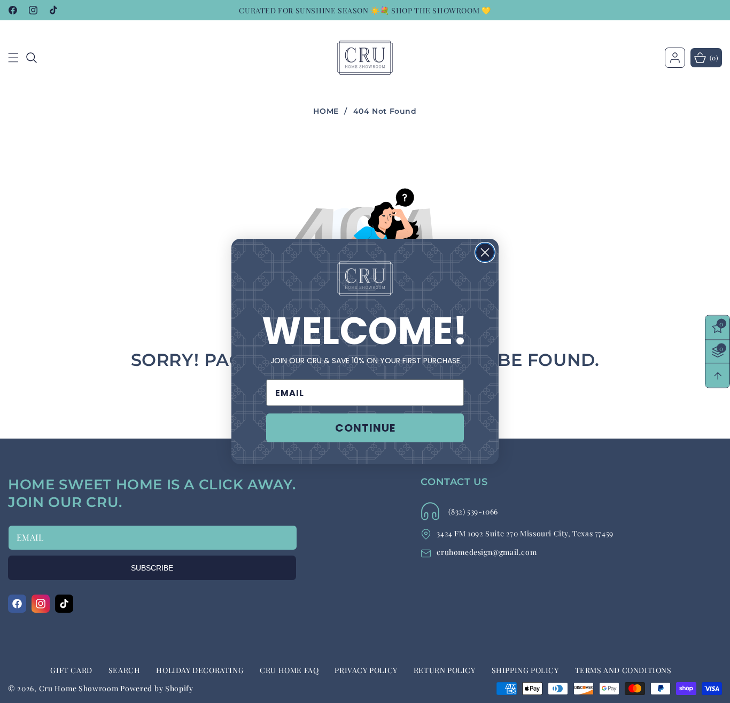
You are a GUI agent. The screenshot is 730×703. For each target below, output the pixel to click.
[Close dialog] (485, 252)
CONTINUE (365, 427)
